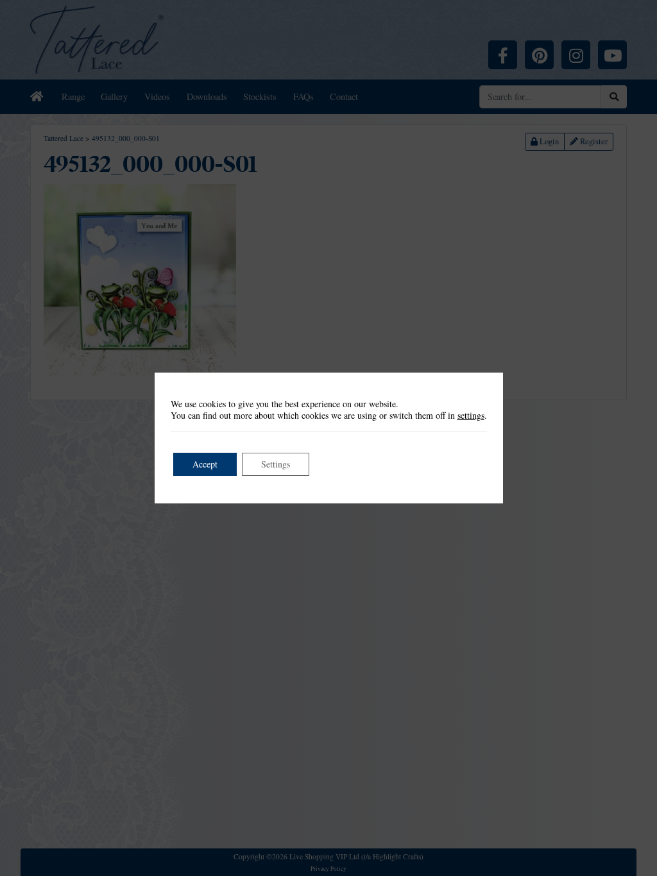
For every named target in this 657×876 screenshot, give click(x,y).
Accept (205, 464)
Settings (275, 464)
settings (470, 415)
